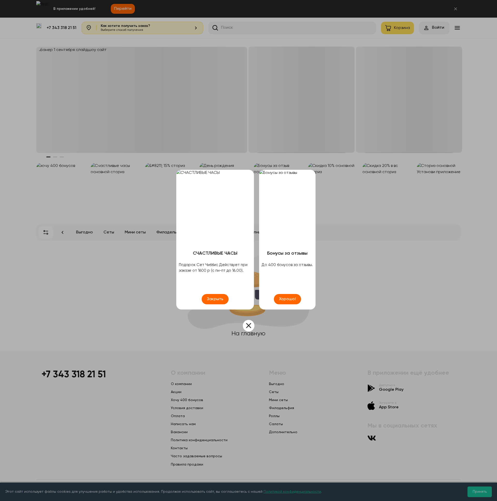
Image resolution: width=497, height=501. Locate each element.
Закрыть (215, 299)
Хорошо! (287, 299)
